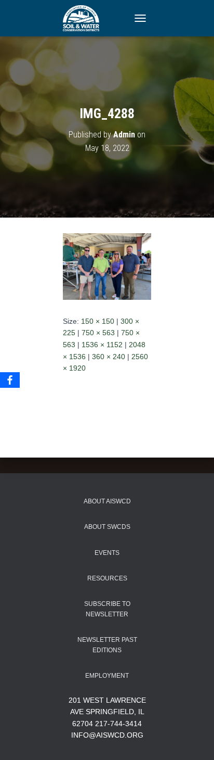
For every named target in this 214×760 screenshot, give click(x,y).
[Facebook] (10, 380)
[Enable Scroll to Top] (193, 739)
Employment (107, 675)
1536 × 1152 (102, 344)
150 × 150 (97, 321)
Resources (107, 578)
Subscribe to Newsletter (107, 608)
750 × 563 (98, 332)
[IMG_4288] (107, 266)
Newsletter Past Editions (107, 644)
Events (107, 552)
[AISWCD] (85, 18)
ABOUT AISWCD (107, 501)
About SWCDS (107, 526)
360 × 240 (108, 356)
